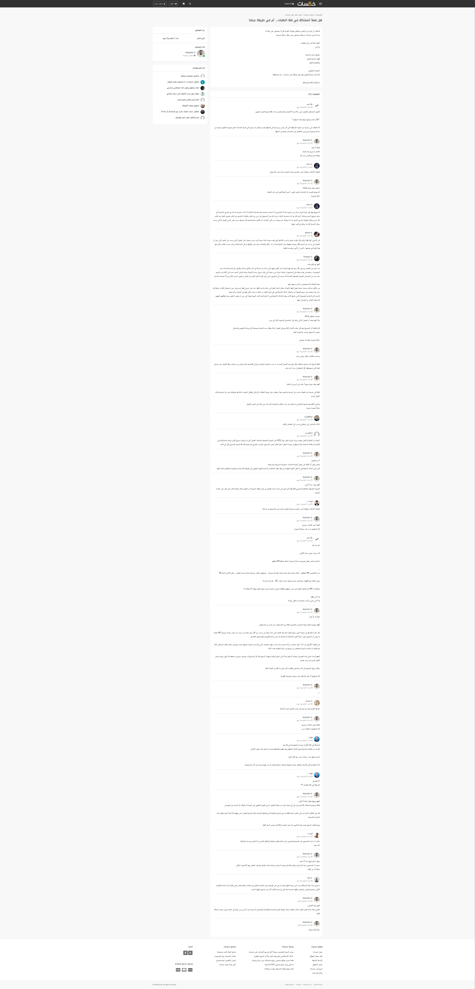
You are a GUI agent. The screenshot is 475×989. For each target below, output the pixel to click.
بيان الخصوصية (307, 984)
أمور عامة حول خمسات (293, 15)
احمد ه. (310, 501)
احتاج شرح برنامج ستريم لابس (188, 99)
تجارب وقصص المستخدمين (226, 960)
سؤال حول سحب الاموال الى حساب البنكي (183, 93)
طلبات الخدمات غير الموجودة (225, 956)
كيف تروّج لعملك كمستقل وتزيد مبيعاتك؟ (279, 968)
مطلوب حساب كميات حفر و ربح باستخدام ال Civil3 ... (179, 111)
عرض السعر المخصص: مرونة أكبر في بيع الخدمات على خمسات (271, 952)
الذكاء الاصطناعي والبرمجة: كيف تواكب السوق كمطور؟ (274, 956)
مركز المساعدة (317, 973)
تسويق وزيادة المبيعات (190, 105)
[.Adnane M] (202, 96)
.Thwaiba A (308, 256)
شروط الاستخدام (318, 984)
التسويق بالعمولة (289, 984)
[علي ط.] (202, 107)
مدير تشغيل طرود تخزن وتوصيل (187, 117)
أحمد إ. (310, 833)
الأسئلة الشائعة (317, 960)
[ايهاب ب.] (202, 78)
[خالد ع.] (202, 101)
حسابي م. (309, 433)
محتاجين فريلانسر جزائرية (190, 76)
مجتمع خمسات (309, 15)
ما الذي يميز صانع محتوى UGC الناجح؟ (279, 964)
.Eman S (309, 701)
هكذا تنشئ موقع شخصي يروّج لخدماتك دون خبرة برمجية (273, 960)
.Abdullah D (308, 140)
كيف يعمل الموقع (316, 956)
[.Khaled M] (202, 90)
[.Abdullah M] (202, 119)
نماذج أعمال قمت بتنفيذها (226, 952)
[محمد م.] (202, 113)
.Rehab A (309, 232)
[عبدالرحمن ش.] (202, 84)
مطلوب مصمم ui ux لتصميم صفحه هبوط (183, 82)
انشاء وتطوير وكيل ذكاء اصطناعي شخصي (183, 88)
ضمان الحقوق (317, 964)
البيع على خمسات (316, 968)
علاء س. (309, 104)
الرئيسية (319, 15)
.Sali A (310, 878)
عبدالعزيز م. (308, 416)
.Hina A (310, 164)
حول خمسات (317, 952)
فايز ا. (310, 737)
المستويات (298, 984)
